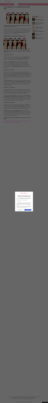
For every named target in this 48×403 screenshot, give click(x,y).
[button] (24, 201)
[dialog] (24, 201)
